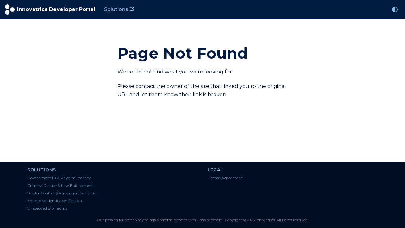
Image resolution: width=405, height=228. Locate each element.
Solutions (116, 9)
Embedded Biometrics (47, 208)
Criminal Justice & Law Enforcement (60, 185)
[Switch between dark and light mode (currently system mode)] (395, 9)
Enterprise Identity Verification (54, 200)
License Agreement (225, 177)
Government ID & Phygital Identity (59, 177)
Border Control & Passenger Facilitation (63, 193)
